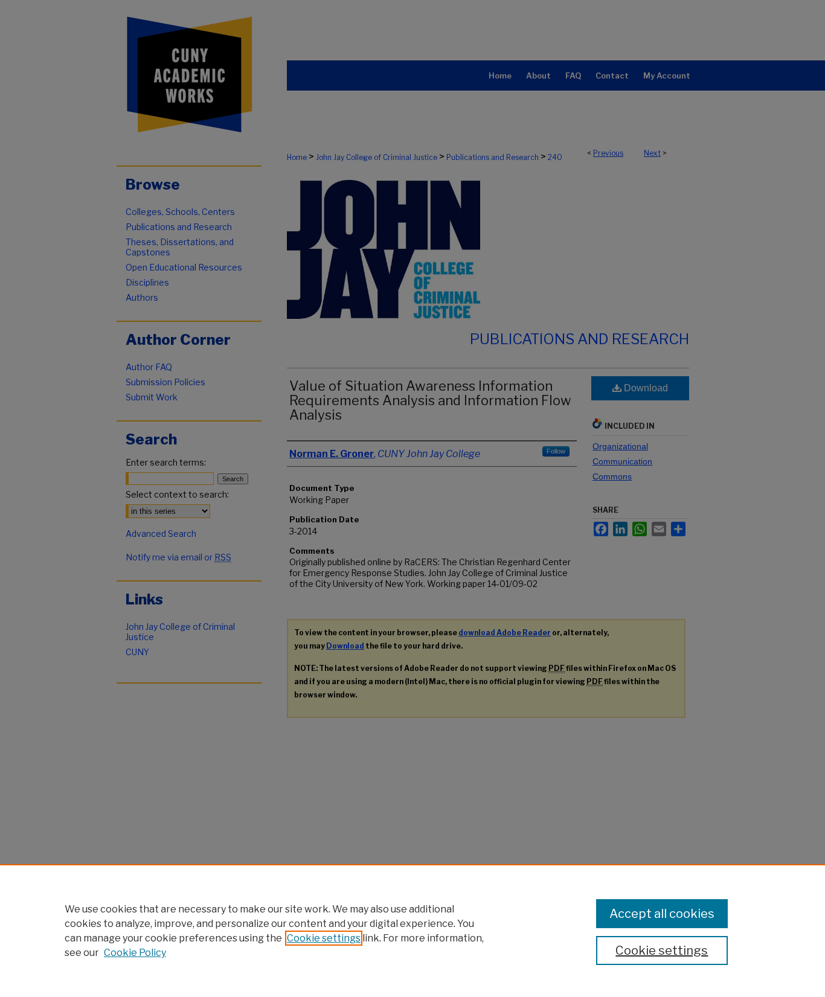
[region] (412, 930)
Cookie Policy (135, 952)
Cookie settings (324, 938)
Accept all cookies (661, 913)
